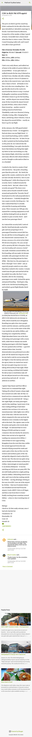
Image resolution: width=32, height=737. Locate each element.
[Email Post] (3, 524)
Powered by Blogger (17, 731)
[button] (3, 19)
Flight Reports (7, 526)
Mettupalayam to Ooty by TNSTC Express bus (13, 654)
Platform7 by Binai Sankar (13, 2)
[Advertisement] (16, 588)
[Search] (30, 3)
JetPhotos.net (22, 313)
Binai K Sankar (12, 555)
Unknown (10, 539)
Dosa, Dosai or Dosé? (6, 682)
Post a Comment (8, 566)
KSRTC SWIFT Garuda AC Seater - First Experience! (15, 626)
